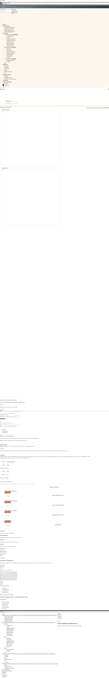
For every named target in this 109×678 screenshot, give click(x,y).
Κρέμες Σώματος (9, 643)
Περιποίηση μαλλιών (10, 649)
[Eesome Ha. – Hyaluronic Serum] (30, 166)
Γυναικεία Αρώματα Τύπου (9, 616)
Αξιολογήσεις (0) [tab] (5, 432)
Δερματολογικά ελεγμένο (11, 461)
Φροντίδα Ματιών (10, 633)
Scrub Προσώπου (9, 625)
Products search (2, 9)
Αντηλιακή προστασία (10, 628)
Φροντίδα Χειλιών (10, 635)
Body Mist (8, 638)
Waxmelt (6, 665)
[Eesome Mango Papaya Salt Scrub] (30, 224)
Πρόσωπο (6, 623)
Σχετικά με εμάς (2, 554)
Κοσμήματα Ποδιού (8, 659)
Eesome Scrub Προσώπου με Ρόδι (57, 495)
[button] (7, 413)
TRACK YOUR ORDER (6, 2)
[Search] (0, 12)
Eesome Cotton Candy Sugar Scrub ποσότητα (7, 416)
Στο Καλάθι (2, 418)
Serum (8, 626)
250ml (8, 471)
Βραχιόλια (6, 655)
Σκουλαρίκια (7, 662)
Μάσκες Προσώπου (10, 632)
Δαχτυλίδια (6, 656)
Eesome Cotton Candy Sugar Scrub (103, 107)
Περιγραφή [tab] (4, 429)
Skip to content (2, 0)
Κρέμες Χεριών (9, 645)
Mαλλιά (6, 648)
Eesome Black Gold (58, 524)
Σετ (5, 652)
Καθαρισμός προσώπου (10, 629)
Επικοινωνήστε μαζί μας (12, 426)
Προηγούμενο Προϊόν (5, 109)
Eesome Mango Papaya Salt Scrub (57, 514)
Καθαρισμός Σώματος (10, 642)
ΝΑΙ (7, 468)
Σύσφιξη (8, 646)
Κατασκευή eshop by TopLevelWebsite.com (6, 610)
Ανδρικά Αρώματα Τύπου (9, 618)
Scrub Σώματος (15, 402)
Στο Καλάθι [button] (7, 492)
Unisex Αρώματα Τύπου (8, 619)
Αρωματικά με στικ (8, 666)
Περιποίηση (20, 402)
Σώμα (24, 402)
